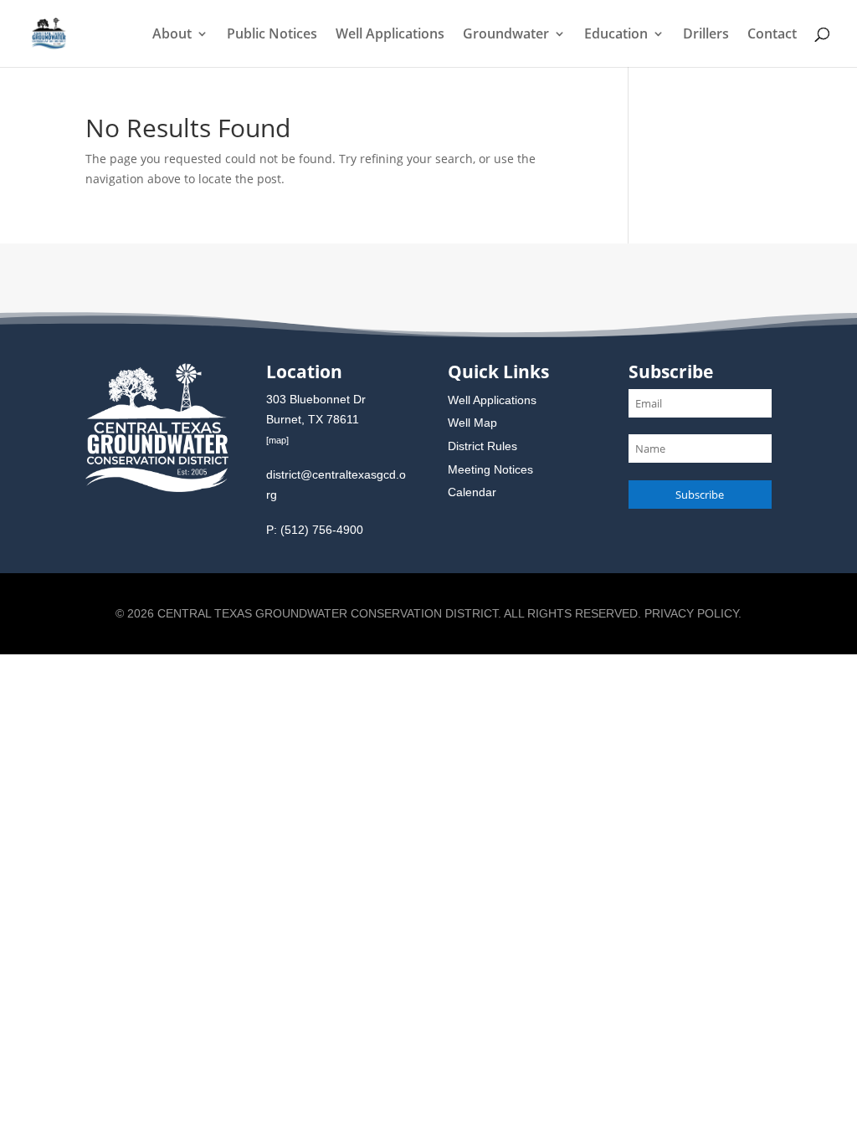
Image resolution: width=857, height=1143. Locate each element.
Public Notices (272, 35)
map (277, 440)
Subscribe (699, 494)
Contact (772, 35)
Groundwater (506, 35)
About (172, 35)
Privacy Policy (691, 613)
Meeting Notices (490, 469)
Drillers (706, 35)
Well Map (472, 422)
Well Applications (390, 35)
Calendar (472, 492)
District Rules (482, 446)
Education (616, 35)
